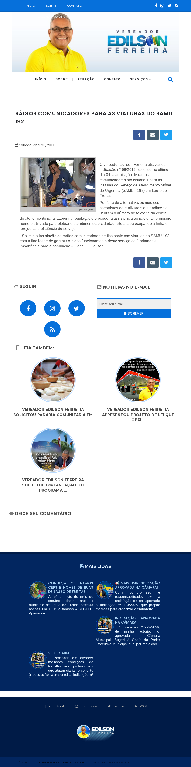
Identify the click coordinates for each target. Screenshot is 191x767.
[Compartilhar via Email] (153, 135)
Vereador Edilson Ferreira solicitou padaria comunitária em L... (53, 414)
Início (30, 5)
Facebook (56, 706)
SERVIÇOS (139, 79)
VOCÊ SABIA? (59, 653)
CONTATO (112, 79)
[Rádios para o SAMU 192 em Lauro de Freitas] (58, 182)
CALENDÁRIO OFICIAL (54, 16)
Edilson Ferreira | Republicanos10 (61, 762)
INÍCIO (40, 79)
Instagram (88, 706)
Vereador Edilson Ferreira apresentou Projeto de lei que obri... (138, 414)
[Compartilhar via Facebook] (139, 135)
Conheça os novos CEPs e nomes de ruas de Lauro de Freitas (70, 587)
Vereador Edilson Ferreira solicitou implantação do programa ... (53, 485)
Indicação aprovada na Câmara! (137, 620)
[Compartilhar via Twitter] (166, 135)
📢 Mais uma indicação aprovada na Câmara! (137, 585)
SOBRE (51, 5)
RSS (142, 706)
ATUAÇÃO (86, 79)
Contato (74, 5)
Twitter (118, 706)
